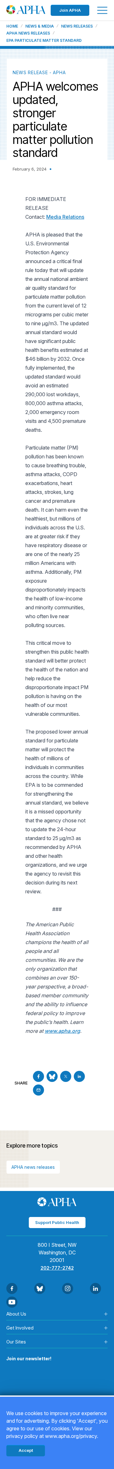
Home (12, 26)
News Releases (77, 26)
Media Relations (65, 217)
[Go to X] (65, 1076)
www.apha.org (62, 1031)
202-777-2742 (57, 1268)
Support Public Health (57, 1222)
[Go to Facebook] (38, 1076)
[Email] (38, 1090)
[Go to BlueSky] (52, 1076)
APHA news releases (33, 1167)
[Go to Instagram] (67, 1288)
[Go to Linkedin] (79, 1076)
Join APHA (70, 10)
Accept (26, 1450)
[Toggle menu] (102, 10)
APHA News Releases (28, 33)
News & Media (39, 26)
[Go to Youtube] (11, 1302)
